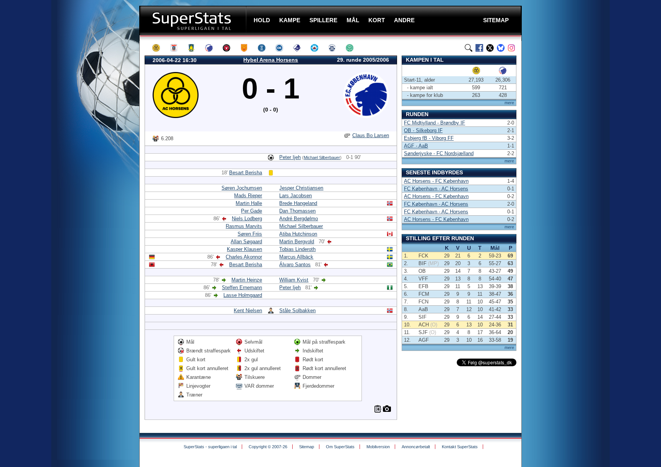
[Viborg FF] (353, 48)
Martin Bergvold (296, 241)
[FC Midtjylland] (230, 48)
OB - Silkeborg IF (423, 130)
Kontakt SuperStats (460, 446)
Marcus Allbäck (296, 257)
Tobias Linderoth (297, 249)
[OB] (282, 48)
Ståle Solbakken (297, 310)
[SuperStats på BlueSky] (501, 48)
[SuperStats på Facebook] (479, 48)
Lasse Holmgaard (242, 295)
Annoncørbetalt (416, 446)
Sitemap (306, 446)
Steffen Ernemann (242, 287)
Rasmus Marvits (244, 226)
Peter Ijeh (290, 157)
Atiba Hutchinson (298, 234)
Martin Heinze (246, 280)
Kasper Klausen (244, 249)
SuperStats (194, 20)
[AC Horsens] (159, 48)
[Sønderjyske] (335, 48)
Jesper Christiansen (301, 188)
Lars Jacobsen (295, 195)
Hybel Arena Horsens (270, 60)
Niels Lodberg (247, 218)
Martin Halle (249, 203)
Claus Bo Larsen (370, 135)
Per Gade (251, 211)
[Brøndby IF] (194, 48)
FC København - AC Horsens (436, 189)
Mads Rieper (248, 195)
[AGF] (177, 48)
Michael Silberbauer (322, 157)
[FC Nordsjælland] (247, 48)
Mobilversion (378, 446)
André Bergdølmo (298, 218)
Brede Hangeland (298, 203)
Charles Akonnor (244, 257)
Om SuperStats (340, 446)
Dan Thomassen (297, 211)
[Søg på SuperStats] (468, 48)
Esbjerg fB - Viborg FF (429, 138)
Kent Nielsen (248, 310)
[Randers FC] (300, 48)
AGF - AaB (416, 146)
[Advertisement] (93, 151)
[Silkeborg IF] (318, 48)
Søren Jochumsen (241, 188)
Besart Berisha (245, 172)
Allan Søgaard (246, 241)
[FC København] (212, 48)
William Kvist (293, 280)
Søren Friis (250, 234)
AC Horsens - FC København (436, 181)
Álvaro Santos (295, 264)
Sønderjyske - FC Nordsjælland (439, 153)
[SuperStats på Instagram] (511, 48)
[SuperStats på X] (490, 48)
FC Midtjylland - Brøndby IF (434, 123)
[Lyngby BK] (265, 48)
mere (509, 102)
